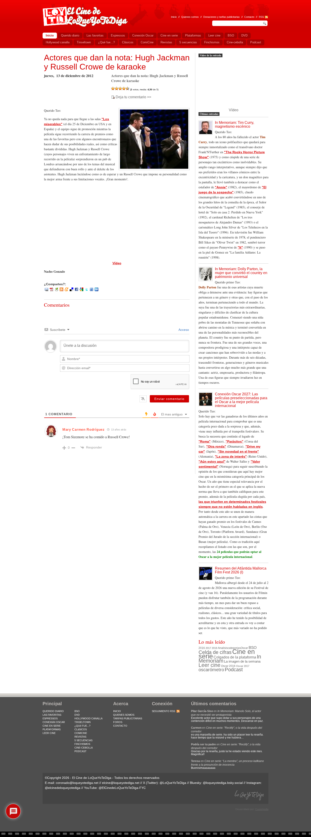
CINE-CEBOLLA (83, 747)
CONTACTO (120, 725)
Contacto (249, 17)
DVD (77, 714)
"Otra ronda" (216, 446)
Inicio (174, 17)
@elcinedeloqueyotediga (62, 788)
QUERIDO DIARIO (53, 711)
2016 (202, 648)
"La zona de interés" (231, 456)
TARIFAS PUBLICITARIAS (127, 718)
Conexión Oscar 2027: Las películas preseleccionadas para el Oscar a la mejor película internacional (241, 400)
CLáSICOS (80, 729)
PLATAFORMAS (52, 729)
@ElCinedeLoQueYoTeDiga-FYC (122, 788)
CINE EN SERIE (52, 725)
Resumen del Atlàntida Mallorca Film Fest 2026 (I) (240, 570)
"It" (240, 247)
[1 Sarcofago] (113, 88)
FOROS (117, 722)
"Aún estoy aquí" (212, 461)
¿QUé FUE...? (82, 725)
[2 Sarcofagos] (116, 88)
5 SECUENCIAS (83, 740)
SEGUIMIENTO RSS (163, 711)
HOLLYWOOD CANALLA (88, 718)
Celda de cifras (215, 652)
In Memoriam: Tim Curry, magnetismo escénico (234, 124)
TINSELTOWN (82, 722)
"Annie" (221, 187)
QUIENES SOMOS (123, 714)
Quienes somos (190, 17)
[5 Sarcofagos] (127, 88)
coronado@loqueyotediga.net (77, 783)
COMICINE (80, 733)
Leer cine (209, 665)
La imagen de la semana (242, 661)
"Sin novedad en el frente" (238, 451)
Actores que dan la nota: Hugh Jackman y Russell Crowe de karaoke (117, 62)
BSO (253, 647)
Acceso (183, 330)
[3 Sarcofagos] (120, 88)
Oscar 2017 (242, 666)
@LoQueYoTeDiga (173, 783)
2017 (208, 648)
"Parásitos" (234, 441)
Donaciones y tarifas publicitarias (221, 17)
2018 (214, 648)
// (256, 17)
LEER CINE (49, 733)
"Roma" (205, 441)
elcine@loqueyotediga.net (120, 783)
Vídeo (116, 263)
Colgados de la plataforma (235, 657)
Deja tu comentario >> (133, 97)
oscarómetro (211, 669)
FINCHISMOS (82, 744)
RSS (261, 17)
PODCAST (80, 751)
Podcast (234, 669)
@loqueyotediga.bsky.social (223, 783)
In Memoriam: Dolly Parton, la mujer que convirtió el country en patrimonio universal (241, 273)
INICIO (117, 711)
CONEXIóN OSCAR (54, 722)
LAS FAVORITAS (52, 714)
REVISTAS (80, 736)
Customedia (261, 809)
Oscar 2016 (228, 665)
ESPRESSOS (50, 718)
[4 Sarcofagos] (124, 88)
